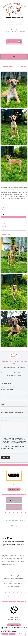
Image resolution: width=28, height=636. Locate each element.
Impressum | (11, 596)
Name (3, 214)
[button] (14, 56)
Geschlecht (4, 221)
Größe (3, 223)
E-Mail (3, 397)
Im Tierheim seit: (6, 234)
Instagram (3, 207)
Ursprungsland (5, 231)
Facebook (3, 209)
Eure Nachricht (6, 420)
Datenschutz (18, 596)
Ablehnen (12, 633)
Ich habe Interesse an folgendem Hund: (12, 412)
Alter (3, 229)
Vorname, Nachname (7, 389)
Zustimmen (5, 633)
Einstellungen (7, 630)
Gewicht (4, 226)
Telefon (3, 404)
